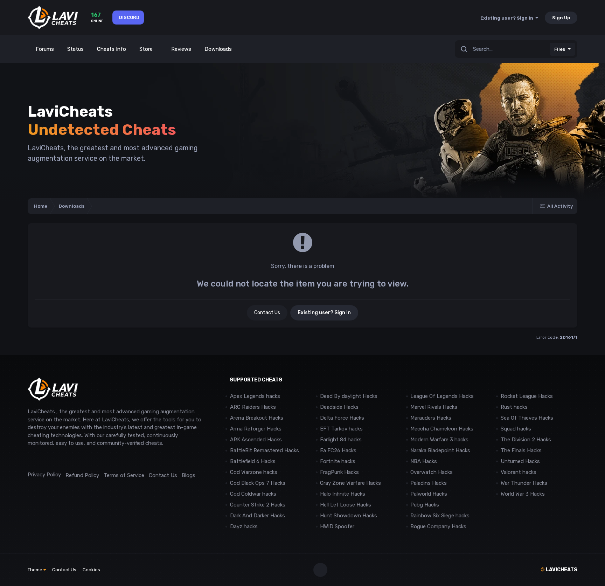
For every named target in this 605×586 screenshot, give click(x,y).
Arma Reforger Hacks (255, 429)
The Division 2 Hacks (526, 439)
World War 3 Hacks (523, 494)
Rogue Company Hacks (438, 526)
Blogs (188, 475)
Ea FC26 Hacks (338, 450)
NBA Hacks (423, 461)
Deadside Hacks (339, 407)
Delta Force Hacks (342, 418)
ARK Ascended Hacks (256, 439)
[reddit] (31, 459)
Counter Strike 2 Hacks (257, 505)
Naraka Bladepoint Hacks (440, 450)
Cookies (91, 569)
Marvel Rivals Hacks (433, 407)
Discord (129, 17)
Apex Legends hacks (255, 396)
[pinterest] (62, 459)
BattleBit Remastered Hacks (264, 450)
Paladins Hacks (428, 483)
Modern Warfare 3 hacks (439, 439)
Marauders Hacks (430, 418)
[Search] (464, 49)
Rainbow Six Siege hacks (440, 515)
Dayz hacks (244, 526)
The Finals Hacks (521, 450)
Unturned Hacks (520, 461)
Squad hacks (516, 429)
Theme (35, 569)
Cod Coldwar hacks (253, 494)
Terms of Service (124, 475)
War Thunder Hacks (524, 483)
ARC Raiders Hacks (253, 407)
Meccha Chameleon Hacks (441, 429)
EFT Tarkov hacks (341, 429)
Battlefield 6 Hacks (253, 461)
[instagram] (46, 459)
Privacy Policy (44, 474)
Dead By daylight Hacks (348, 396)
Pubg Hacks (424, 505)
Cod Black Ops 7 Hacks (257, 483)
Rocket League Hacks (527, 396)
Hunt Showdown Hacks (348, 515)
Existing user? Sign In (507, 18)
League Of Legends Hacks (442, 396)
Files (559, 49)
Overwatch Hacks (431, 472)
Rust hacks (514, 407)
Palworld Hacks (428, 494)
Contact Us (267, 313)
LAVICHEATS (559, 570)
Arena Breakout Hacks (256, 418)
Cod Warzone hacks (253, 472)
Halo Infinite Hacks (342, 494)
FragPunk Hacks (339, 472)
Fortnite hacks (337, 461)
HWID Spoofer (338, 526)
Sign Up (561, 17)
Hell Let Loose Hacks (345, 505)
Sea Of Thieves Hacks (527, 418)
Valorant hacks (518, 472)
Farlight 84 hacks (341, 439)
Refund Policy (82, 475)
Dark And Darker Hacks (257, 515)
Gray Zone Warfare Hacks (350, 483)
